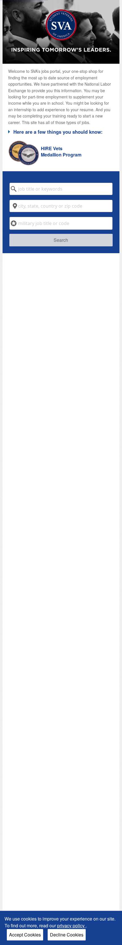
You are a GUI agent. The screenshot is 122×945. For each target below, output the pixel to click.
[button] (61, 131)
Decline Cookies (66, 934)
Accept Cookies (25, 934)
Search (61, 240)
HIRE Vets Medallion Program (61, 151)
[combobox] (61, 189)
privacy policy (71, 925)
